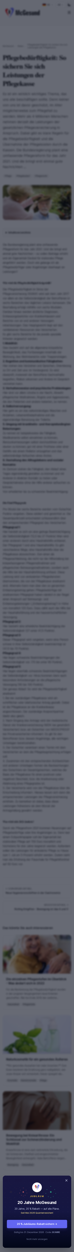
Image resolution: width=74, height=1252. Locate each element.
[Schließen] (37, 626)
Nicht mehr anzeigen (37, 1239)
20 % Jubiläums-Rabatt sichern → (37, 1223)
